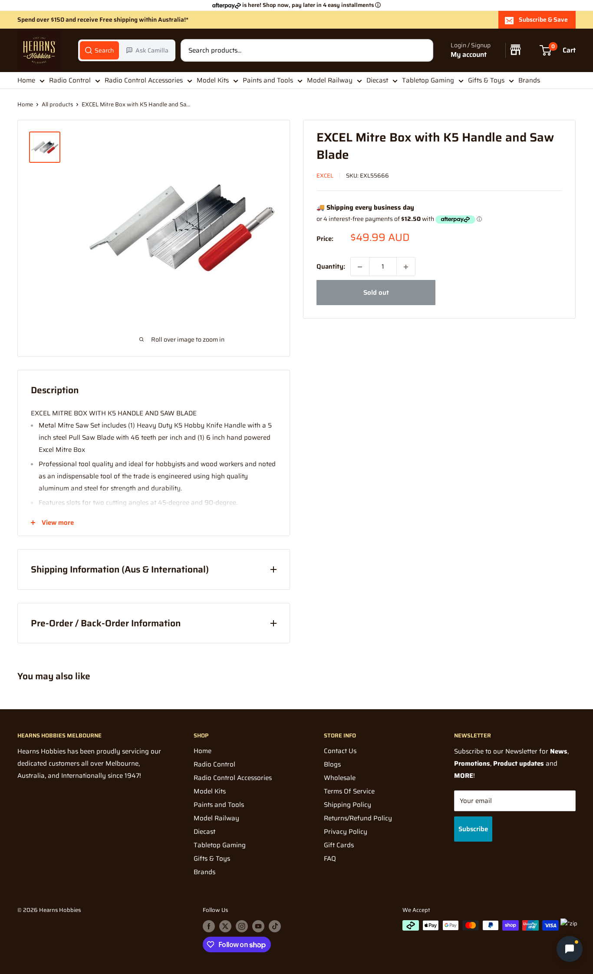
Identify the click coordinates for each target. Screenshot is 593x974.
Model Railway (330, 80)
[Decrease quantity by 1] (360, 267)
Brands (529, 80)
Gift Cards (339, 845)
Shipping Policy (347, 805)
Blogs (332, 764)
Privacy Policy (345, 831)
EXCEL (324, 175)
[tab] (99, 50)
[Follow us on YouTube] (258, 926)
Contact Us (340, 751)
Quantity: (330, 267)
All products (57, 104)
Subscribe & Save (543, 19)
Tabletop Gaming (428, 80)
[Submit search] (422, 50)
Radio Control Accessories (144, 80)
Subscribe (473, 829)
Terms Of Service (349, 791)
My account (469, 54)
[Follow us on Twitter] (225, 926)
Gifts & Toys (486, 80)
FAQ (330, 858)
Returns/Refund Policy (358, 818)
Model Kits (213, 80)
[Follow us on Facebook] (209, 926)
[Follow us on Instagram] (242, 926)
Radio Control (70, 80)
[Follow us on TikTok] (275, 926)
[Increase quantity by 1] (406, 267)
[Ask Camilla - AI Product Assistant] (570, 948)
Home (26, 80)
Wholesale (340, 778)
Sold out (376, 293)
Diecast (377, 80)
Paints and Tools (268, 80)
